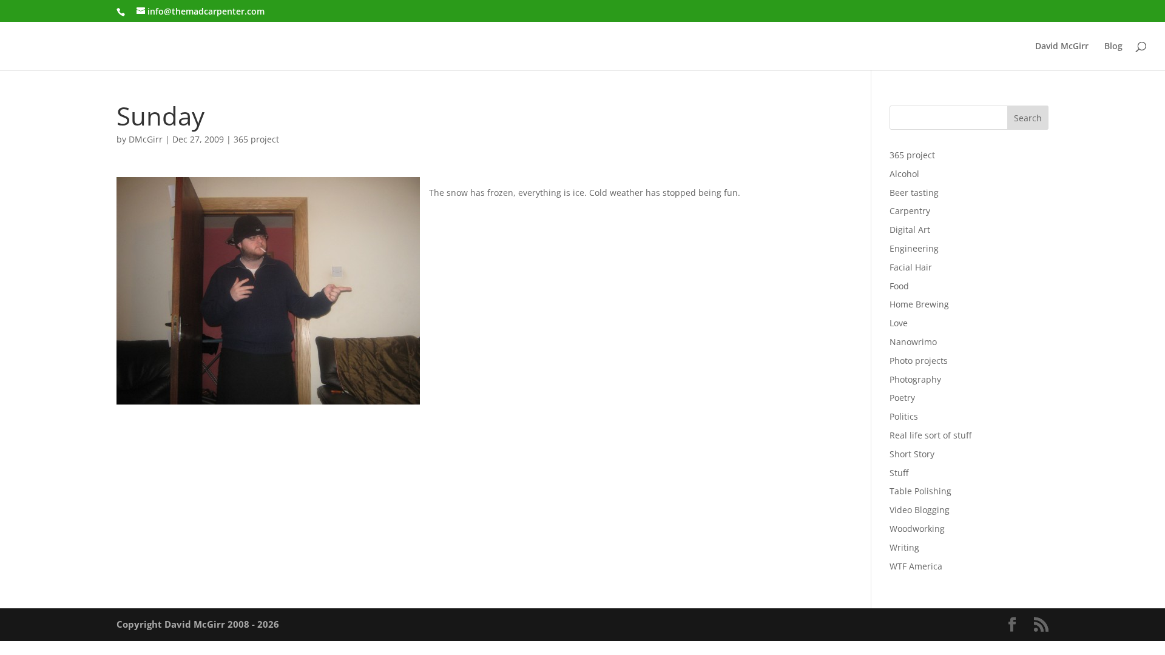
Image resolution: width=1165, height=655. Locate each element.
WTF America (916, 566)
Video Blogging (920, 510)
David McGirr (1062, 47)
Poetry (902, 397)
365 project (256, 139)
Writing (904, 547)
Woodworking (917, 528)
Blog (1113, 47)
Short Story (912, 454)
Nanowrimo (913, 342)
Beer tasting (914, 192)
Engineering (914, 248)
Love (899, 323)
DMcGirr (146, 139)
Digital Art (910, 229)
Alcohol (904, 174)
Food (899, 286)
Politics (904, 416)
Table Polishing (920, 491)
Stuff (899, 473)
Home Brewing (919, 304)
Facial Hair (911, 267)
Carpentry (910, 211)
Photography (915, 379)
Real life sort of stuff (930, 435)
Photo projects (919, 360)
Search (1028, 118)
